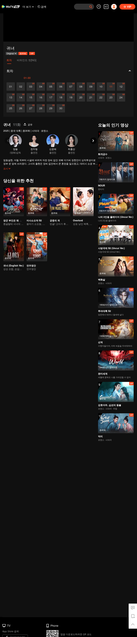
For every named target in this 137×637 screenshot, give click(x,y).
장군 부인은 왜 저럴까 (14, 220)
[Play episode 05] (51, 86)
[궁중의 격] (60, 201)
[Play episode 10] (101, 86)
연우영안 (31, 265)
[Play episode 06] (61, 86)
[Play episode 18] (61, 97)
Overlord (78, 220)
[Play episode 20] (81, 97)
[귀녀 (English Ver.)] (13, 246)
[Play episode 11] (111, 86)
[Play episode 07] (71, 86)
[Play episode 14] (21, 97)
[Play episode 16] (41, 97)
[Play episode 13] (11, 97)
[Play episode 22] (101, 97)
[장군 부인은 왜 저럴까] (13, 201)
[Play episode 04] (41, 86)
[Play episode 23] (111, 97)
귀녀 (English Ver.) (13, 265)
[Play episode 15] (31, 97)
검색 (43, 7)
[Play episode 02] (21, 86)
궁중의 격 (55, 220)
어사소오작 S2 (34, 220)
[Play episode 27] (31, 108)
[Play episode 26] (21, 108)
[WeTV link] (11, 6)
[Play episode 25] (11, 108)
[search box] (91, 7)
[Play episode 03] (31, 86)
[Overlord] (83, 201)
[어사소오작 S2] (37, 201)
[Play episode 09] (91, 86)
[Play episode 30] (61, 108)
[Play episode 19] (71, 97)
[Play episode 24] (121, 97)
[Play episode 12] (121, 86)
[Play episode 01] (11, 86)
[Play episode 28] (41, 108)
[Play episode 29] (51, 108)
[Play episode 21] (91, 97)
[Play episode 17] (51, 97)
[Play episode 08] (81, 86)
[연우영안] (37, 246)
